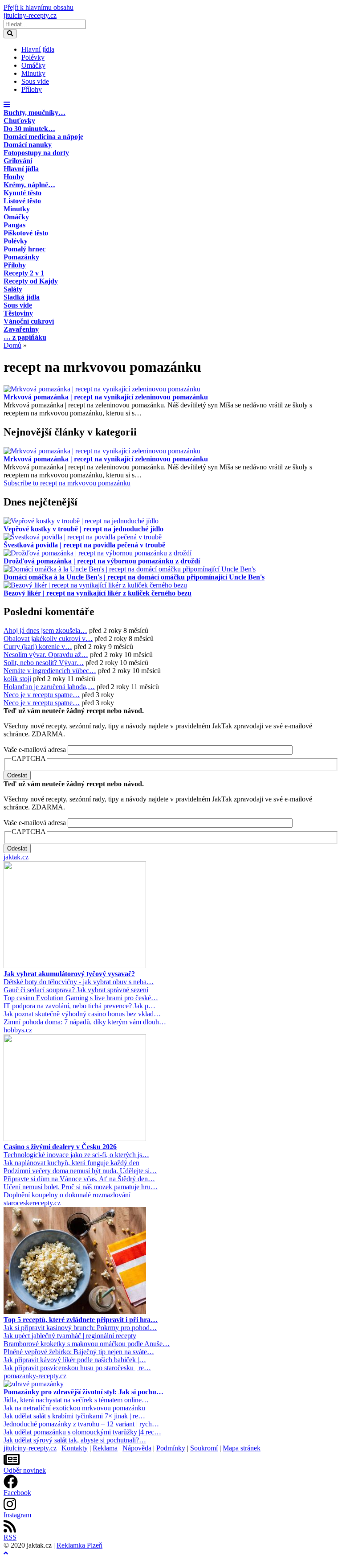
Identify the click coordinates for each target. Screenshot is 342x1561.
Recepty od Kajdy (31, 281)
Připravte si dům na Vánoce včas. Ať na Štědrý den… (79, 1179)
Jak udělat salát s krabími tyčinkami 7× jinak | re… (74, 1416)
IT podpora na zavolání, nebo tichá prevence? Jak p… (79, 1006)
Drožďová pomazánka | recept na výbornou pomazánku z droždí (102, 561)
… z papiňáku (25, 337)
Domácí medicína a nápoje (43, 136)
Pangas (14, 225)
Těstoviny (18, 313)
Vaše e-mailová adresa (35, 749)
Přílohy (31, 89)
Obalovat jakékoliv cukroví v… (48, 638)
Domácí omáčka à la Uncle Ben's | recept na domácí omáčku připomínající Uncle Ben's (134, 577)
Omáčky (33, 65)
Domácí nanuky (28, 144)
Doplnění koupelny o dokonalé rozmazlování (67, 1195)
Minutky (33, 73)
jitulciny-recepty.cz (30, 15)
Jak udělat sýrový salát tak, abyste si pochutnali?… (75, 1440)
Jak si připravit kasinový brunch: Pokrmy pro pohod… (80, 1327)
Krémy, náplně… (29, 185)
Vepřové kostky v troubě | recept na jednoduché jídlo (83, 529)
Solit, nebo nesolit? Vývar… (44, 662)
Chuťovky (19, 120)
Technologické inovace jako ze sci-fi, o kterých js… (76, 1154)
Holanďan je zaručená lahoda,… (49, 686)
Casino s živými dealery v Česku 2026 (60, 1146)
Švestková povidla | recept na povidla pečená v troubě (84, 545)
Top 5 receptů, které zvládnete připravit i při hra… (81, 1319)
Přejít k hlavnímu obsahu (38, 7)
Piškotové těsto (26, 233)
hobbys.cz (18, 1030)
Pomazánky (21, 257)
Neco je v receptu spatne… (42, 694)
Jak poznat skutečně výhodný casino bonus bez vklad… (82, 1014)
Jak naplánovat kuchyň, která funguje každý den (71, 1163)
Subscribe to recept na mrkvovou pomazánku (67, 483)
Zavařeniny (21, 329)
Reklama (105, 1448)
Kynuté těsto (22, 193)
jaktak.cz (16, 857)
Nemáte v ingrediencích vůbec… (50, 670)
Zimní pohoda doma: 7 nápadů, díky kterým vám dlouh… (85, 1022)
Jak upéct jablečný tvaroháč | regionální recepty (70, 1335)
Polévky (33, 57)
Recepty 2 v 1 (24, 273)
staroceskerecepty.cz (32, 1203)
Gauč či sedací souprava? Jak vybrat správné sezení (76, 990)
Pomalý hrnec (24, 249)
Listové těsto (22, 201)
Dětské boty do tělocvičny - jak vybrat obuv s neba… (79, 982)
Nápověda (136, 1448)
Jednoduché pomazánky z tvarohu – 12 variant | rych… (81, 1424)
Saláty (13, 289)
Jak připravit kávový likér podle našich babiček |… (75, 1360)
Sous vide (35, 81)
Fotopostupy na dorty (36, 152)
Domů (12, 345)
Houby (14, 177)
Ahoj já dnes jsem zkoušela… (45, 630)
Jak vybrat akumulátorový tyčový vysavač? (69, 974)
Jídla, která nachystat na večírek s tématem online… (76, 1400)
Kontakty (74, 1448)
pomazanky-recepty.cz (35, 1376)
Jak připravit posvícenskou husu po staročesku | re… (77, 1368)
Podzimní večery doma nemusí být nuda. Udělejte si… (80, 1171)
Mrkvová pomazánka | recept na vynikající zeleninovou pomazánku (106, 397)
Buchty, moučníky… (34, 112)
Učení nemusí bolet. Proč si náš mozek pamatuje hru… (81, 1187)
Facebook (17, 1492)
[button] (7, 104)
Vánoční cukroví (29, 321)
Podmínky (170, 1448)
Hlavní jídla (37, 49)
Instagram (17, 1515)
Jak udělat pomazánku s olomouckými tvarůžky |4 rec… (82, 1432)
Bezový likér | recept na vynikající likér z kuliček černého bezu (97, 593)
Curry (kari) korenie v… (38, 646)
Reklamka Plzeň (79, 1545)
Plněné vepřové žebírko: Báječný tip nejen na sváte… (79, 1352)
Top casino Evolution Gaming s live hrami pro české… (81, 998)
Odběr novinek (25, 1470)
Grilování (18, 160)
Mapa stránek (242, 1448)
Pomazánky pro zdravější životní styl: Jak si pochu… (83, 1392)
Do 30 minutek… (29, 128)
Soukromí (204, 1448)
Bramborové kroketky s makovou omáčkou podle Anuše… (87, 1343)
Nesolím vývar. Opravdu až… (46, 654)
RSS (10, 1537)
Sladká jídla (22, 297)
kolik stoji (17, 678)
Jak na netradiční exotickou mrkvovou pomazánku (74, 1408)
